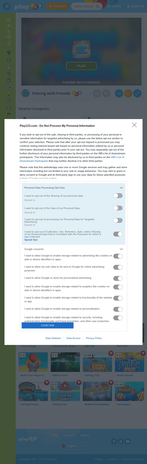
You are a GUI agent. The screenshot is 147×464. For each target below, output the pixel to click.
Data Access (73, 338)
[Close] (135, 126)
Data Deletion (53, 338)
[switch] (118, 195)
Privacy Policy (94, 338)
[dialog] (73, 232)
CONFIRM (47, 325)
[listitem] (73, 188)
